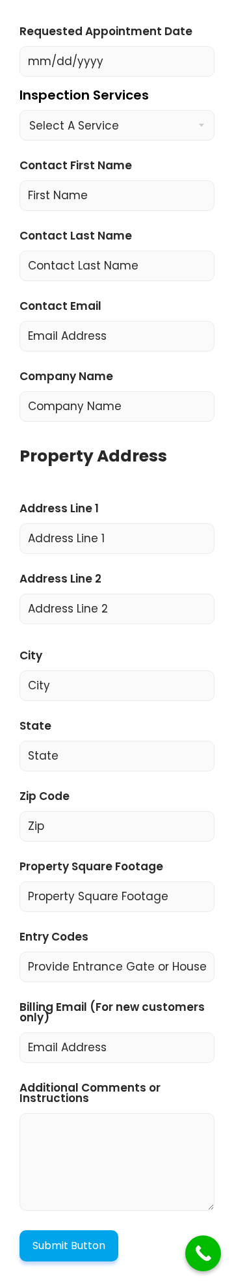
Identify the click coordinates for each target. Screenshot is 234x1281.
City (31, 656)
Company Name (66, 377)
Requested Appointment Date (106, 32)
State (35, 727)
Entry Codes (54, 937)
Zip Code (45, 797)
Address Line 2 (60, 579)
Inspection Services (84, 97)
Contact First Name (76, 166)
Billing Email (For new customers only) (112, 1013)
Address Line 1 (59, 509)
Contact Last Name (76, 236)
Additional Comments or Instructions (90, 1094)
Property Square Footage (91, 867)
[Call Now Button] (203, 1253)
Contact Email (60, 307)
